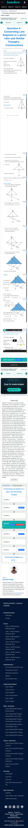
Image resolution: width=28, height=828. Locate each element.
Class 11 (10, 7)
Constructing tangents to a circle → (14, 558)
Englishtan (8, 792)
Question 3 (7, 515)
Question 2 (14, 507)
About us (10, 812)
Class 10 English (9, 692)
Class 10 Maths (9, 686)
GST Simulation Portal (11, 678)
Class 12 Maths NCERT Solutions (14, 735)
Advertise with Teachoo (14, 817)
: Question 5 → (14, 360)
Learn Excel (8, 776)
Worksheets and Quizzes (11, 673)
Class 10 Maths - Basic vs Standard (14, 795)
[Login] (24, 2)
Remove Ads (14, 365)
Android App (8, 615)
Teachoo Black (17, 593)
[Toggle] (2, 2)
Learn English (8, 773)
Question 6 (7, 542)
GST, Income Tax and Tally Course (14, 667)
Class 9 (24, 7)
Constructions (4, 11)
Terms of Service (9, 814)
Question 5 (14, 534)
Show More (14, 479)
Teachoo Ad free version (11, 670)
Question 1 (7, 499)
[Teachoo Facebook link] (6, 806)
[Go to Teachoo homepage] (13, 2)
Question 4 (14, 525)
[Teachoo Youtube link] (18, 806)
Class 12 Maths (9, 698)
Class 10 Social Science (11, 695)
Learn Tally (8, 779)
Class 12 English (9, 701)
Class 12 (4, 7)
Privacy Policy (19, 814)
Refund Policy (14, 815)
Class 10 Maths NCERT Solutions (14, 729)
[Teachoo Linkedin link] (22, 806)
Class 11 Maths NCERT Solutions (14, 732)
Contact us (17, 812)
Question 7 (14, 550)
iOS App (7, 618)
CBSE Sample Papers (11, 798)
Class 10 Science (9, 689)
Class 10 (17, 7)
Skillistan (7, 676)
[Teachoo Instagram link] (10, 806)
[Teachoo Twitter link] (14, 806)
